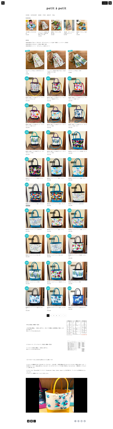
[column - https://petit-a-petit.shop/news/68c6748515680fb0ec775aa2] (76, 346)
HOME (27, 15)
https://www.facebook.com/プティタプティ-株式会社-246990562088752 (75, 421)
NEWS (39, 15)
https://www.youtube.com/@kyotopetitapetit (82, 421)
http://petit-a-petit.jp (85, 421)
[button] (105, 3)
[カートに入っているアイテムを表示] (110, 3)
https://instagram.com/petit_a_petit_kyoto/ (78, 421)
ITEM (44, 15)
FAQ (53, 15)
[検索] (3, 3)
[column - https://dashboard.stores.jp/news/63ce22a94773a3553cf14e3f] (76, 327)
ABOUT (49, 15)
